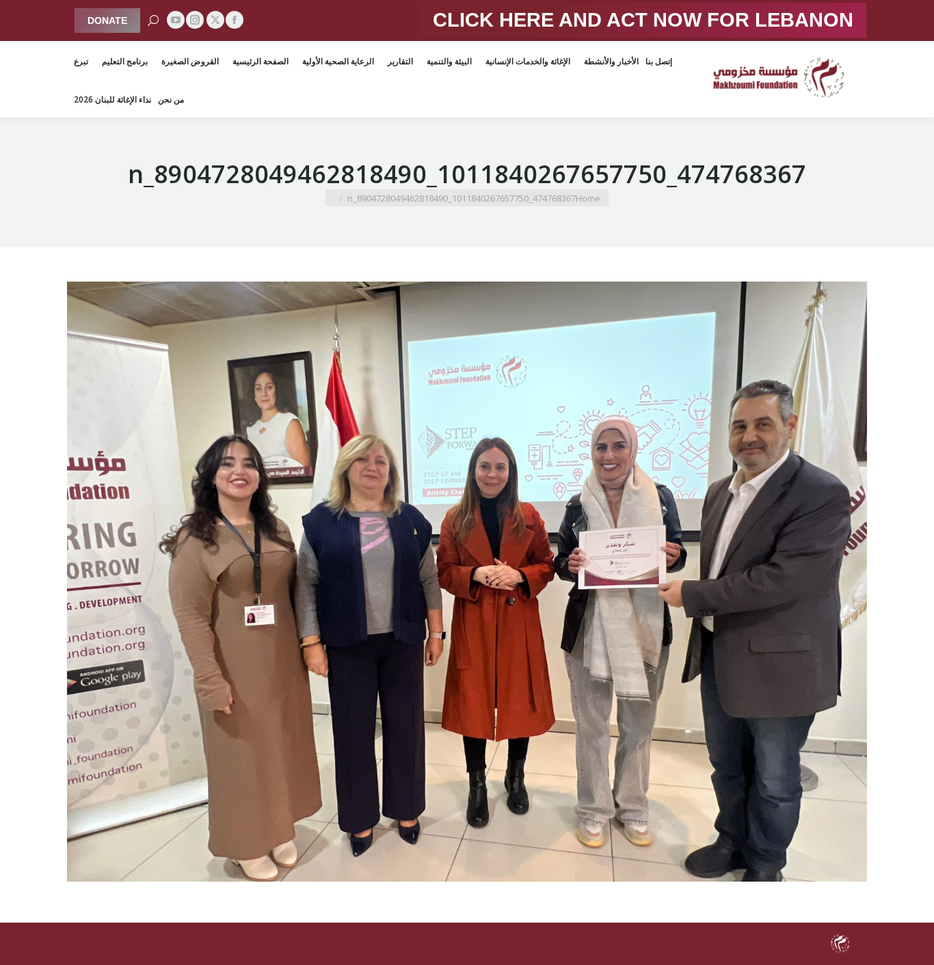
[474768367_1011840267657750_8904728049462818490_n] (467, 582)
